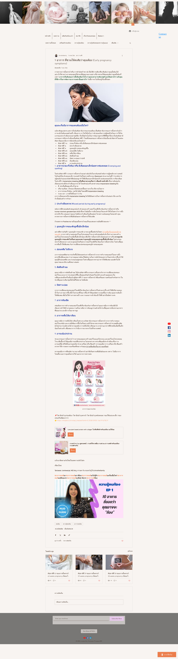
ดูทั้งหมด (130, 551)
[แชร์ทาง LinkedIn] (65, 535)
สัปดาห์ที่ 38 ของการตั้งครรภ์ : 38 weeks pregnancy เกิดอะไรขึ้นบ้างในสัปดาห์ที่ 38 (118, 575)
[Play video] (89, 498)
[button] (133, 24)
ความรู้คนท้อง (79, 43)
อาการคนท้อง (78, 524)
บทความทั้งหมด (50, 43)
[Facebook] (169, 327)
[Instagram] (169, 331)
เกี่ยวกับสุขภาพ (68, 529)
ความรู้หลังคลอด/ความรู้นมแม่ (98, 43)
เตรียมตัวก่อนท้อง (65, 43)
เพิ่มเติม (113, 43)
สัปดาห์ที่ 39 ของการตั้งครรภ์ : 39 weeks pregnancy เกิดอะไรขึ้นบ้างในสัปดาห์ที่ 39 (88, 575)
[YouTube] (169, 323)
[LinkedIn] (169, 335)
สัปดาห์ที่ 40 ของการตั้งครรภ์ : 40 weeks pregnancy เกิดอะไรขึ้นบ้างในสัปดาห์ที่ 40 (58, 575)
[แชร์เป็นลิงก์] (69, 535)
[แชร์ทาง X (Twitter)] (60, 535)
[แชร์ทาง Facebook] (55, 535)
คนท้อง (58, 524)
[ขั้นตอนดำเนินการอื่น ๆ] (122, 56)
